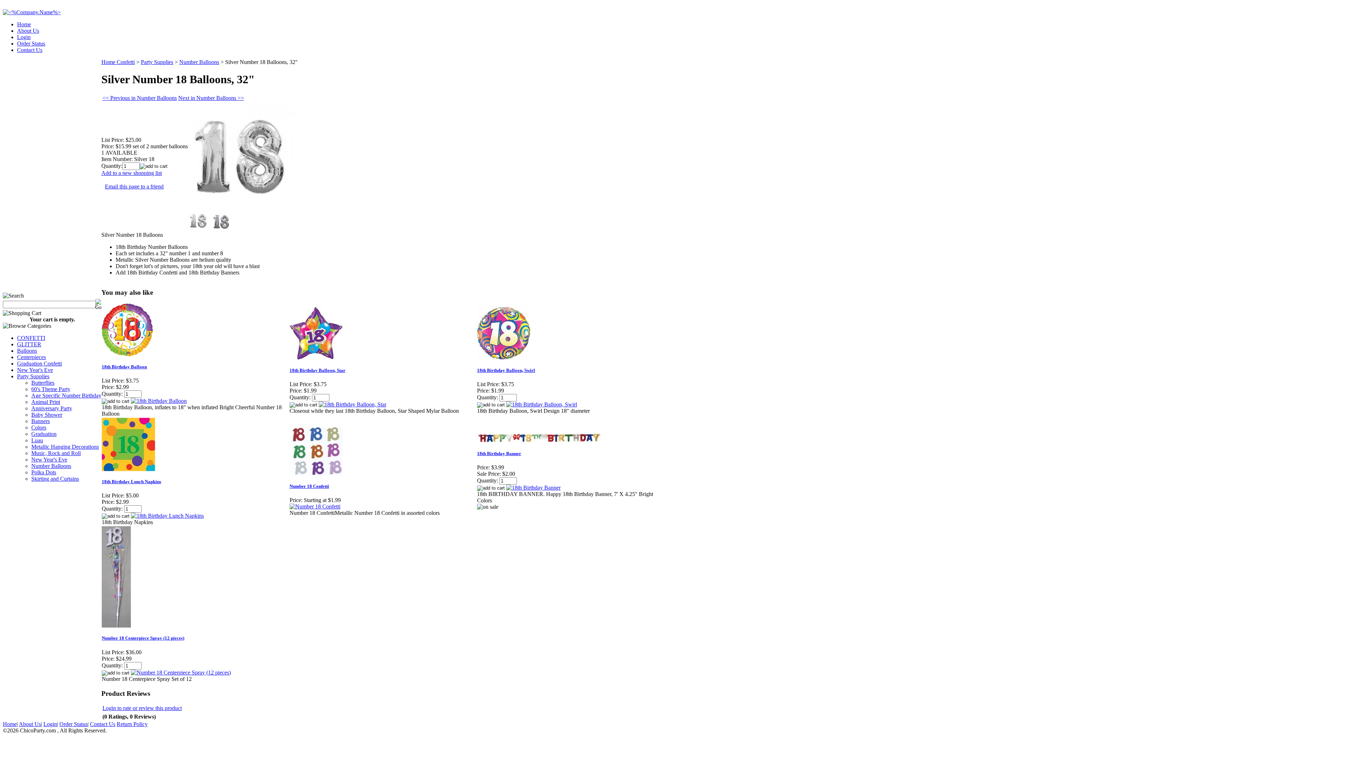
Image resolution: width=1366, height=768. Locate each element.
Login (24, 37)
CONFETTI (31, 338)
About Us (28, 31)
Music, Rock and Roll (56, 453)
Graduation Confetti (39, 364)
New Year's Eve (35, 370)
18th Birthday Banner (499, 453)
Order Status (31, 44)
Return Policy (132, 724)
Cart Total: (1338, 48)
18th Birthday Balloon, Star (317, 370)
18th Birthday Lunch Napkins (131, 481)
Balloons (27, 351)
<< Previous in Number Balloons (139, 98)
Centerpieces (31, 357)
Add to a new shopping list (131, 173)
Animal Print (45, 402)
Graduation (44, 434)
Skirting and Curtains (55, 479)
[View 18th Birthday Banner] (533, 488)
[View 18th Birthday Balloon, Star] (352, 404)
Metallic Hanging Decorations (65, 447)
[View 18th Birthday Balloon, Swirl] (541, 404)
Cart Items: (1299, 48)
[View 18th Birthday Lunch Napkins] (167, 516)
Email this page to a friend (134, 186)
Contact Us (29, 50)
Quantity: (111, 166)
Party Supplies (33, 376)
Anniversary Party (51, 408)
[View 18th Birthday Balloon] (159, 401)
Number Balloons (51, 466)
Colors (38, 428)
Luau (37, 440)
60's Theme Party (50, 389)
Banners (40, 421)
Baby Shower (46, 415)
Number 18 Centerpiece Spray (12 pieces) (143, 638)
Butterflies (42, 383)
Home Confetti (118, 62)
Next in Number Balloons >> (211, 98)
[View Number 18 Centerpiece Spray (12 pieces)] (181, 673)
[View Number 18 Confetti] (315, 506)
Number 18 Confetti (309, 486)
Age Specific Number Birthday (66, 396)
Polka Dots (43, 472)
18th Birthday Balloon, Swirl (506, 370)
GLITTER (29, 344)
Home (24, 24)
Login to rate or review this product (142, 708)
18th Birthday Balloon (124, 366)
